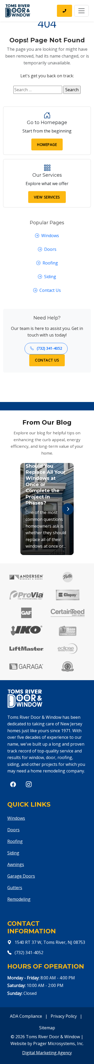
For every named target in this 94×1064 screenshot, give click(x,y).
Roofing (50, 263)
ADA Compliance (26, 1016)
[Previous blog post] (26, 509)
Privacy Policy (64, 1016)
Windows (50, 235)
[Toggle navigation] (81, 11)
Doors (50, 249)
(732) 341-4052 (49, 348)
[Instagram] (28, 784)
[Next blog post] (68, 509)
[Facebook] (13, 784)
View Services (47, 197)
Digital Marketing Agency (47, 1053)
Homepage (47, 144)
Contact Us (50, 290)
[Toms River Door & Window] (17, 10)
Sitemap (47, 1028)
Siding (50, 276)
